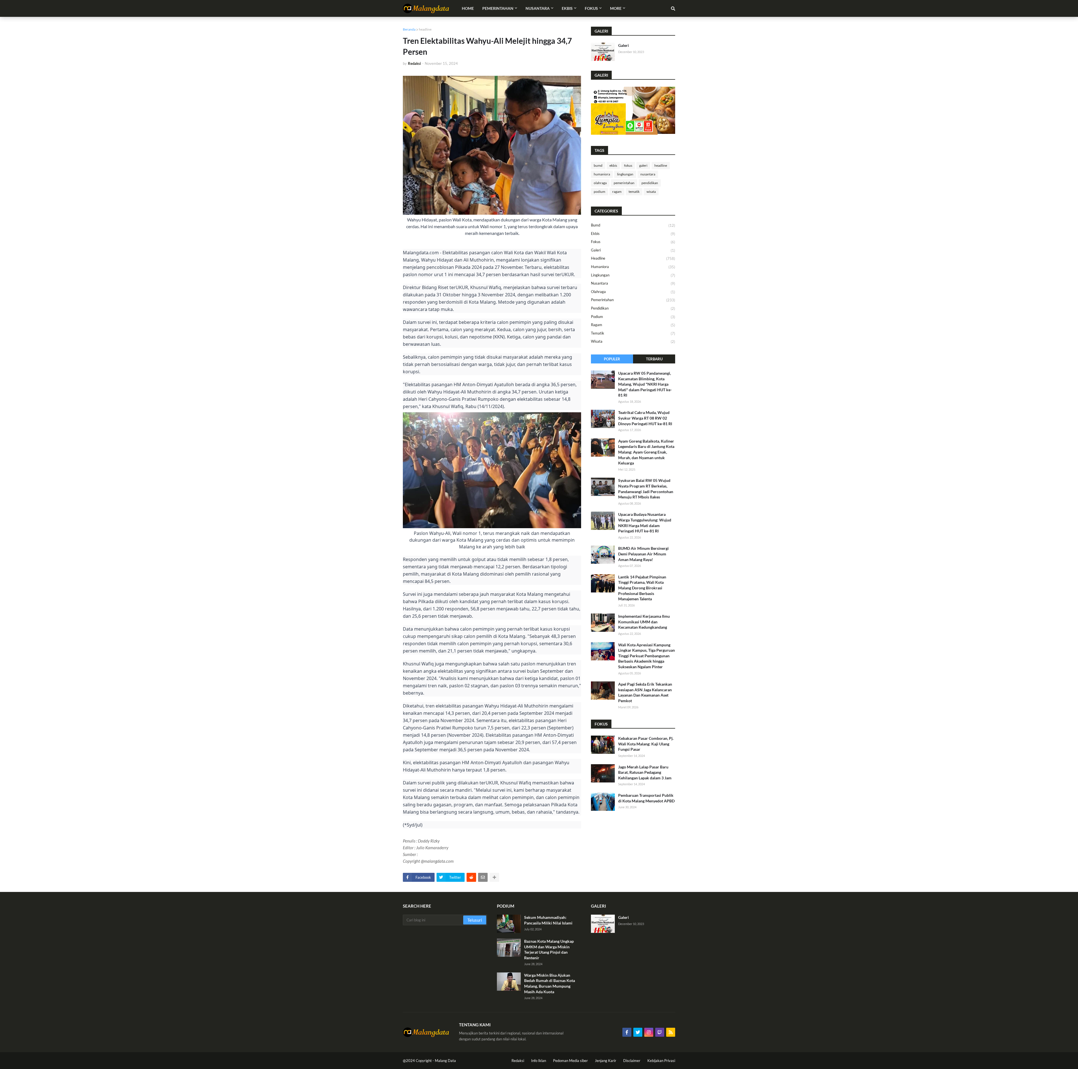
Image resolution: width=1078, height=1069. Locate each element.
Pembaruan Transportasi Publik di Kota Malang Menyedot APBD (646, 798)
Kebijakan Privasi (661, 1060)
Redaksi (517, 1060)
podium (599, 191)
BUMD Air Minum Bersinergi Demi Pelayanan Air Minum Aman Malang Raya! (643, 554)
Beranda (409, 29)
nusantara (647, 174)
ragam (617, 191)
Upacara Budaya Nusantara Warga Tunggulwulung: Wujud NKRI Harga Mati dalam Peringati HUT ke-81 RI (644, 522)
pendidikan (649, 183)
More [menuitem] (616, 8)
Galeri (623, 45)
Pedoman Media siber (570, 1060)
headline (425, 29)
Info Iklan (538, 1060)
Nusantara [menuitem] (538, 8)
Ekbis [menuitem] (567, 8)
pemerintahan (624, 183)
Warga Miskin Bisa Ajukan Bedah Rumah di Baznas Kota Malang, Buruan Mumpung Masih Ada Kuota (549, 983)
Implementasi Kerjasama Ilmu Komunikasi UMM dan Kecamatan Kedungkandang (644, 622)
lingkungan (625, 174)
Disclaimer (631, 1060)
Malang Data (445, 1060)
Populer (612, 359)
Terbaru (654, 359)
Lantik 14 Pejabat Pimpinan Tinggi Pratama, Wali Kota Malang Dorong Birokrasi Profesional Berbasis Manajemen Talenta (642, 587)
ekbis (613, 165)
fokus (628, 165)
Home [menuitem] (468, 8)
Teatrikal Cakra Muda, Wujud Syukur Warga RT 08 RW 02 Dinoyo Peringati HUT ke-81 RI (645, 418)
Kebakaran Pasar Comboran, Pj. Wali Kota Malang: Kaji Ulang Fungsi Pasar (645, 744)
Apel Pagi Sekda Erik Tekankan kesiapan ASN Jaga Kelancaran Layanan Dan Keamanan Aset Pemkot (645, 692)
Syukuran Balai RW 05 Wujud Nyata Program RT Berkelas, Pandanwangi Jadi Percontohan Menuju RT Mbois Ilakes (645, 488)
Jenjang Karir (605, 1060)
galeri (643, 165)
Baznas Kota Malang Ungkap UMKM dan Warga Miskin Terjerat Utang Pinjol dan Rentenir (549, 949)
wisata (651, 191)
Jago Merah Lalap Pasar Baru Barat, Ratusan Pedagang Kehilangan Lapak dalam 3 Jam (645, 772)
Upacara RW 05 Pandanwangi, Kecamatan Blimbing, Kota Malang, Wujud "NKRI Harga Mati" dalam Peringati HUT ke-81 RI (645, 384)
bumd (598, 165)
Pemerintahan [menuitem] (497, 8)
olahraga (600, 183)
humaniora (602, 174)
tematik (634, 191)
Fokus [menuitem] (591, 8)
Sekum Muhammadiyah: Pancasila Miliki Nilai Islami (548, 920)
